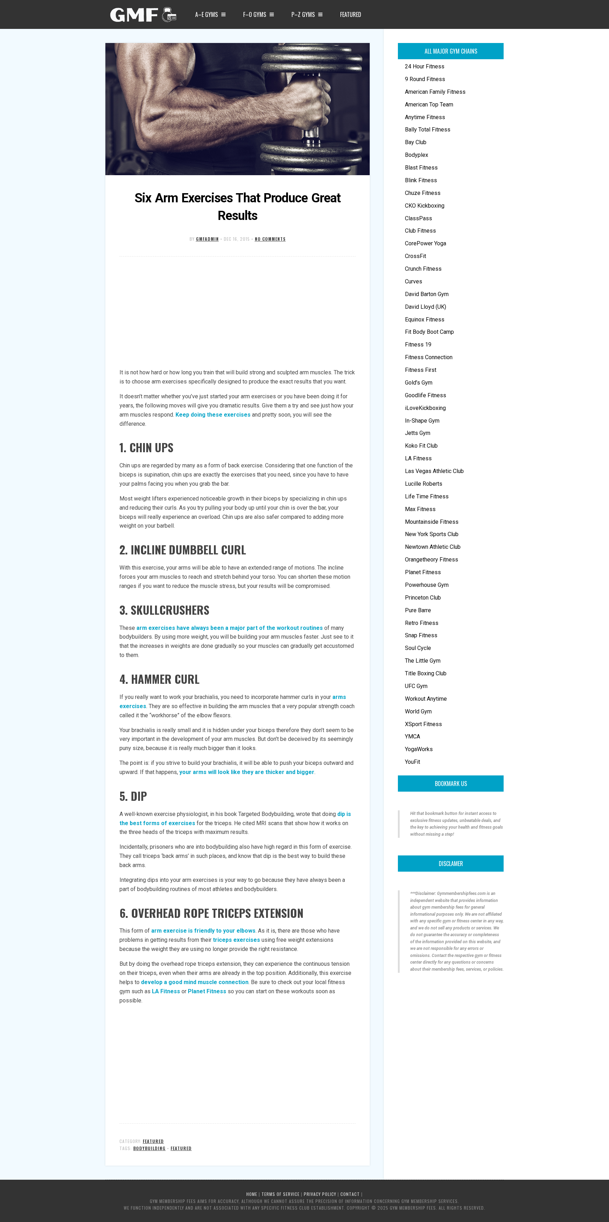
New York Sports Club (432, 534)
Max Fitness (420, 509)
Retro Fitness (421, 623)
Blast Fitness (421, 167)
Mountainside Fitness (432, 521)
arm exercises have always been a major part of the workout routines (229, 628)
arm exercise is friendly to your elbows (203, 930)
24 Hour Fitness (424, 66)
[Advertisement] (237, 313)
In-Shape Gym (422, 420)
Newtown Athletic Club (433, 547)
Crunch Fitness (423, 268)
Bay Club (415, 142)
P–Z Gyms (303, 14)
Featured (350, 14)
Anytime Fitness (425, 117)
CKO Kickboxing (424, 205)
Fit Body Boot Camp (429, 331)
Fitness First (420, 370)
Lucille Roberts (423, 483)
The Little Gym (423, 660)
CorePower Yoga (425, 243)
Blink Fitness (421, 180)
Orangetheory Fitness (431, 559)
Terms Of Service (281, 1194)
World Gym (418, 711)
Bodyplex (416, 155)
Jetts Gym (417, 433)
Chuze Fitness (423, 193)
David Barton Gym (427, 294)
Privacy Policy (320, 1194)
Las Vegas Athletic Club (434, 471)
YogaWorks (419, 749)
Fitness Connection (429, 357)
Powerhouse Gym (427, 585)
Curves (413, 281)
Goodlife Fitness (425, 395)
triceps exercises (236, 940)
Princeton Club (423, 597)
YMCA (412, 736)
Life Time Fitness (427, 496)
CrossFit (415, 256)
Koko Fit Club (421, 445)
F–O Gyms (254, 14)
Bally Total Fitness (427, 129)
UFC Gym (416, 686)
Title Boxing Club (426, 673)
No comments (270, 239)
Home (251, 1194)
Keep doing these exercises (213, 414)
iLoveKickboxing (425, 408)
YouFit (412, 762)
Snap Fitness (421, 635)
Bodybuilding (149, 1148)
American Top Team (429, 104)
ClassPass (418, 218)
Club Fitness (420, 230)
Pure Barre (418, 610)
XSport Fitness (423, 724)
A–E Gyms (206, 14)
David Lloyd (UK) (425, 306)
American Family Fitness (435, 91)
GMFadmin (207, 239)
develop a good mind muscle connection (194, 982)
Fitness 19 (418, 344)
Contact (350, 1194)
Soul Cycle (418, 648)
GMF (142, 16)
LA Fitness (166, 991)
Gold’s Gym (418, 382)
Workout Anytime (426, 698)
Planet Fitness (208, 991)
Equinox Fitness (424, 319)
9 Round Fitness (425, 79)
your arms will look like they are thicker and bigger (246, 772)
